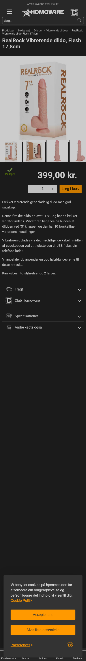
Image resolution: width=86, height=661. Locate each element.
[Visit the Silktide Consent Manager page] (70, 644)
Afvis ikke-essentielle (43, 630)
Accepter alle (43, 615)
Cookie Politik (21, 600)
